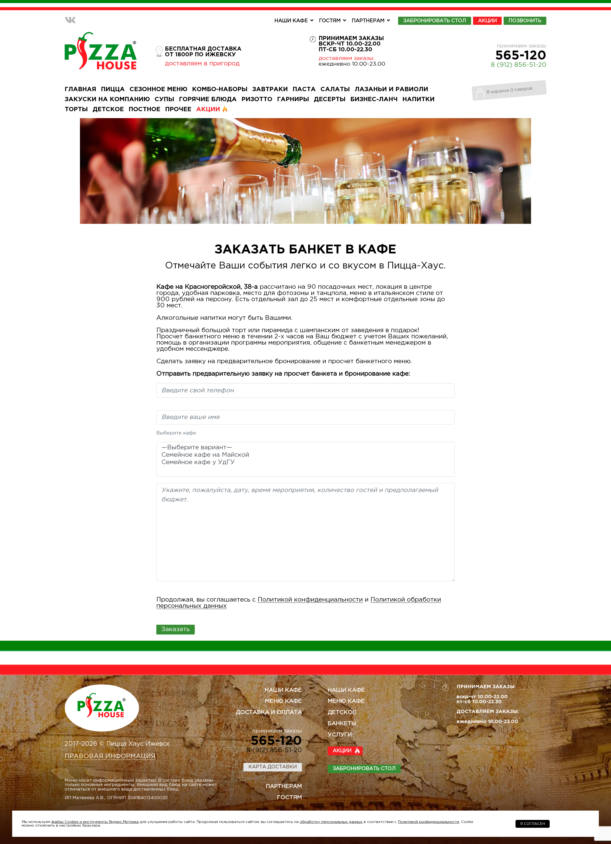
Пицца (113, 89)
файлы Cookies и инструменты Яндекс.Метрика (95, 821)
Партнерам (368, 21)
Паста (304, 89)
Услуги (340, 734)
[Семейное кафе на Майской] (305, 455)
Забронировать (434, 21)
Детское (108, 109)
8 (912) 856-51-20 (518, 65)
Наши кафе (291, 21)
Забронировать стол (364, 768)
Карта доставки (272, 767)
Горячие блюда (208, 99)
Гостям (330, 21)
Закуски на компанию (107, 99)
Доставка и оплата (269, 712)
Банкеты (342, 723)
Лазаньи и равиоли (391, 89)
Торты (76, 109)
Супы (164, 99)
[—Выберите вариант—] (305, 448)
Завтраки (270, 89)
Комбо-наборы (220, 89)
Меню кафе (283, 701)
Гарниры (293, 99)
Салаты (335, 89)
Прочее (178, 109)
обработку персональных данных (331, 821)
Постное (144, 109)
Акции (487, 21)
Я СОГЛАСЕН (532, 823)
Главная (80, 89)
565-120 (520, 55)
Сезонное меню (158, 89)
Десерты (330, 99)
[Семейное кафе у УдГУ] (305, 463)
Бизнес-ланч (374, 99)
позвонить (525, 21)
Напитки (418, 99)
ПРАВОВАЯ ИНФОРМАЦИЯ (110, 756)
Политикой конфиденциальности (310, 600)
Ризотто (257, 99)
